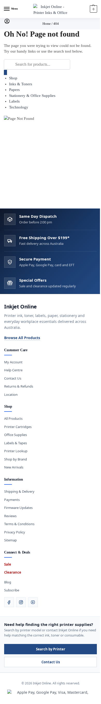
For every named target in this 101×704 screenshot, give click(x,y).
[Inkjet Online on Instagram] (21, 602)
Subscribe (11, 590)
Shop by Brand (15, 459)
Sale (7, 564)
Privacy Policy (14, 532)
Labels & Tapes (15, 443)
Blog (7, 582)
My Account (13, 362)
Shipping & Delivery (19, 491)
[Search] (5, 72)
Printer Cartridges (18, 426)
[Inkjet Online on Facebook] (9, 602)
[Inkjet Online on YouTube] (33, 602)
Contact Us (12, 378)
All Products (13, 418)
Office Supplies (15, 434)
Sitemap (10, 540)
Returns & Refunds (18, 386)
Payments (12, 499)
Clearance (12, 572)
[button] (93, 9)
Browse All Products (22, 337)
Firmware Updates (18, 507)
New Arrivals (13, 467)
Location (11, 394)
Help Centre (13, 370)
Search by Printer (50, 649)
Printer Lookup (15, 451)
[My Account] (7, 23)
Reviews (10, 516)
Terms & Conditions (19, 524)
